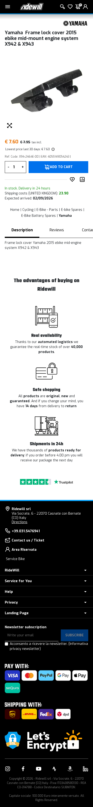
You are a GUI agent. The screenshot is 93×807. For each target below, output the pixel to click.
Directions (19, 522)
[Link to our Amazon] (70, 769)
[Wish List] (70, 6)
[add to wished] (73, 179)
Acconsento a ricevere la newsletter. (49, 646)
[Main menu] (7, 7)
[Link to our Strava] (54, 769)
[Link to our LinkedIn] (85, 769)
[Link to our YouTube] (38, 769)
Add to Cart (61, 167)
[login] (85, 6)
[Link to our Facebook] (23, 769)
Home (14, 210)
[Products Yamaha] (75, 23)
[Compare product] (83, 179)
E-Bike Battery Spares (38, 215)
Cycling (27, 210)
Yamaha (65, 215)
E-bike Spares (71, 210)
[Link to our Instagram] (7, 769)
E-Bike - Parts (47, 210)
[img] (53, 149)
